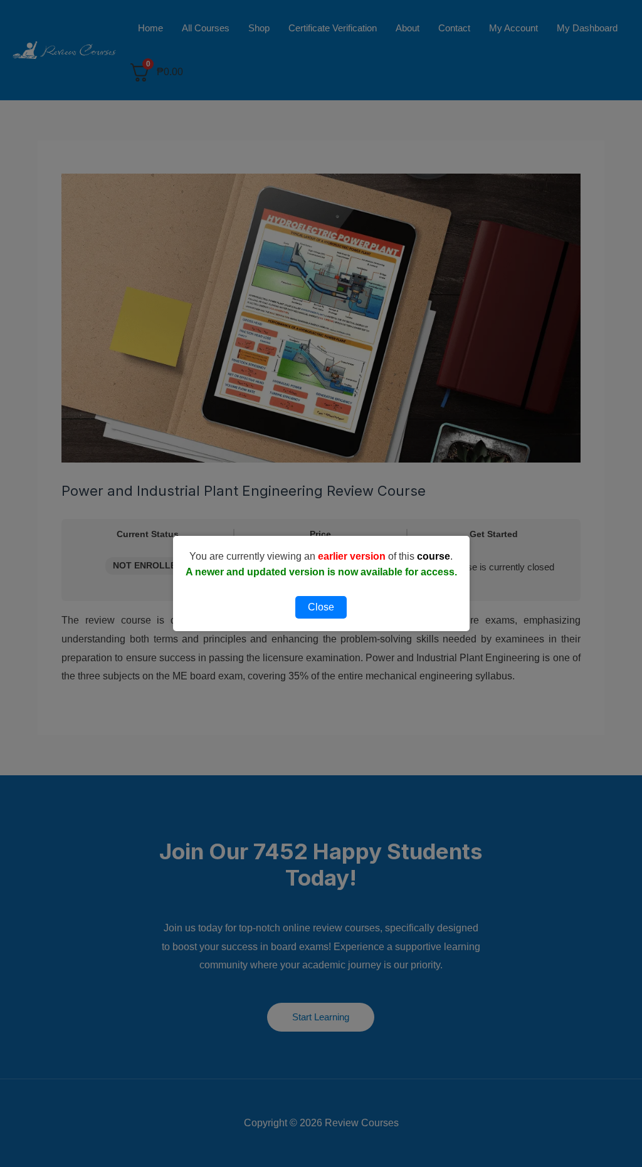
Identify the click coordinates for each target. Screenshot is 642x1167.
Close (321, 607)
